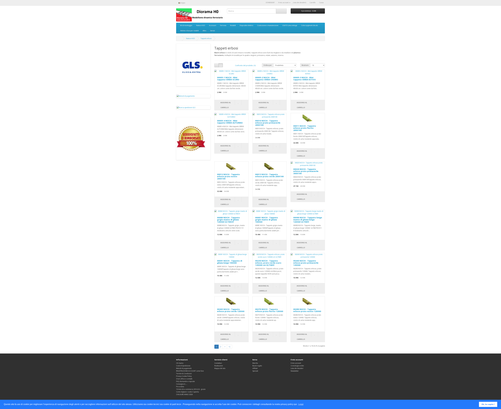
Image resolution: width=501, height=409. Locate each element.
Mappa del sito (219, 368)
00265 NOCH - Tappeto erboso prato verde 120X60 (230, 310)
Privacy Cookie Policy (184, 376)
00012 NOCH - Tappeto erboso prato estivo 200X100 (228, 176)
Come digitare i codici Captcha (187, 392)
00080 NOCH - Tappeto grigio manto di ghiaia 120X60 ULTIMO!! (228, 219)
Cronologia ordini (297, 366)
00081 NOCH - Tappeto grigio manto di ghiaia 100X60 (266, 219)
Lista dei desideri (297, 368)
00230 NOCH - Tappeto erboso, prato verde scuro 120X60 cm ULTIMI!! (268, 262)
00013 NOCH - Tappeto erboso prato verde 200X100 (269, 175)
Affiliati (255, 368)
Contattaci (218, 363)
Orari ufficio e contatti (184, 379)
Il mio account (296, 363)
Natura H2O (200, 25)
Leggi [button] (300, 404)
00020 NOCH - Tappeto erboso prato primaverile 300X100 (305, 171)
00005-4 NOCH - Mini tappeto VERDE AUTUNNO (230, 121)
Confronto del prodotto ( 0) (245, 65)
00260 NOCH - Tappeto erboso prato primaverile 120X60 (305, 262)
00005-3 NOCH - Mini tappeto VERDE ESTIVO (304, 78)
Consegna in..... (181, 384)
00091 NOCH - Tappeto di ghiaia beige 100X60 (229, 261)
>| (229, 347)
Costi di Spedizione (183, 366)
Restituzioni (218, 366)
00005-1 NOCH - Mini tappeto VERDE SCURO (228, 78)
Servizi (212, 31)
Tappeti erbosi (206, 38)
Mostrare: (305, 65)
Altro (204, 31)
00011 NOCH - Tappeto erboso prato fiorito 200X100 (304, 128)
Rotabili (233, 25)
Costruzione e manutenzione (267, 25)
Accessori (212, 25)
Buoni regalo (257, 366)
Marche (255, 363)
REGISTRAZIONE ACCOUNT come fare (190, 371)
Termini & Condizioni (184, 373)
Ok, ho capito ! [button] (488, 404)
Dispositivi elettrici (246, 25)
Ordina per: (267, 65)
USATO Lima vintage (289, 25)
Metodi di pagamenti (184, 368)
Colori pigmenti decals (309, 25)
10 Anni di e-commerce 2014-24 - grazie (190, 389)
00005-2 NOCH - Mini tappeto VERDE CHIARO (266, 78)
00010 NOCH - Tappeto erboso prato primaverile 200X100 (267, 122)
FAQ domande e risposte (185, 381)
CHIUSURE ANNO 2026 (184, 394)
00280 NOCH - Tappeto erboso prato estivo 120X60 (307, 310)
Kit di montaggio (186, 25)
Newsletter (295, 371)
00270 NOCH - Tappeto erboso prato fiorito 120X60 (269, 310)
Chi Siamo (179, 363)
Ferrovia (223, 25)
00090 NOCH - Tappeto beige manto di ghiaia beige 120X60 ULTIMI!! (307, 219)
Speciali (255, 371)
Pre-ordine (180, 387)
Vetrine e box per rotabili (189, 31)
